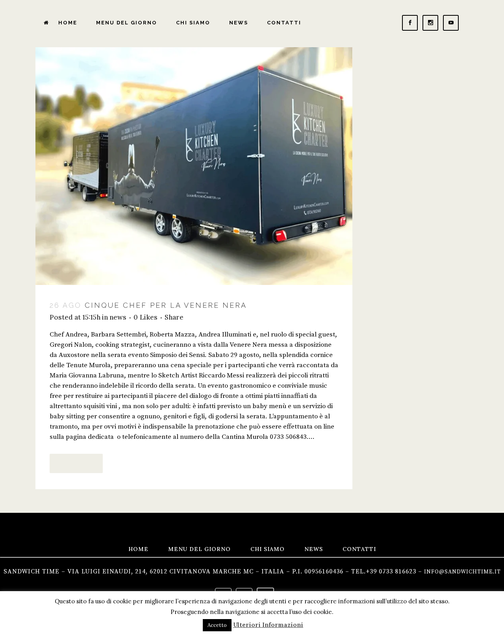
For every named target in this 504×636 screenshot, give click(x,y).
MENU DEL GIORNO (199, 549)
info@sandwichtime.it (462, 571)
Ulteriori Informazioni (268, 625)
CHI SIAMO (267, 549)
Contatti (359, 549)
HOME (138, 549)
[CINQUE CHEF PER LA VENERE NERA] (193, 166)
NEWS (313, 549)
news (117, 317)
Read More (76, 463)
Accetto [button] (217, 625)
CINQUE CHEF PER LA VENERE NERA (166, 305)
